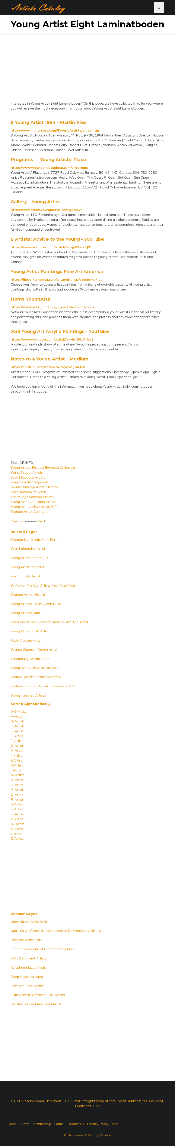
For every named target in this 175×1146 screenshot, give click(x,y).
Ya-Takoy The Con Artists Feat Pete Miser (43, 585)
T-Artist (17, 809)
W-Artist (18, 824)
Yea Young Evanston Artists (32, 497)
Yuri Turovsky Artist (25, 576)
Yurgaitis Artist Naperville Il (31, 482)
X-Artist (17, 829)
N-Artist (17, 780)
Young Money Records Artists (33, 502)
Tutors (24, 1124)
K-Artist (17, 765)
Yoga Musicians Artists (28, 477)
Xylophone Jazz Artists (28, 967)
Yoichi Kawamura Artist (28, 492)
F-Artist (17, 740)
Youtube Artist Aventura (29, 511)
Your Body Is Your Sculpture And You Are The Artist (49, 622)
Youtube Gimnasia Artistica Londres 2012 (42, 686)
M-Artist (17, 775)
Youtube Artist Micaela (28, 594)
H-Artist (17, 750)
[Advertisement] (87, 65)
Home (12, 1124)
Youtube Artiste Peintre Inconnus (36, 677)
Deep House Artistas (27, 976)
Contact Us (75, 1124)
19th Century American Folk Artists (38, 995)
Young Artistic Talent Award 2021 (37, 604)
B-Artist (17, 721)
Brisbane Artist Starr (26, 940)
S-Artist (17, 804)
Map (115, 1124)
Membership (41, 1124)
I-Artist (16, 755)
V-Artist (17, 819)
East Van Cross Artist (27, 986)
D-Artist (17, 731)
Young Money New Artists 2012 (35, 668)
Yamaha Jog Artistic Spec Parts (34, 539)
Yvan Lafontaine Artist (28, 548)
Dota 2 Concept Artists (29, 958)
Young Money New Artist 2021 (35, 506)
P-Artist (17, 789)
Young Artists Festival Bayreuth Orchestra (43, 467)
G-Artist (17, 745)
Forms (59, 1124)
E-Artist (17, 736)
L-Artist (17, 770)
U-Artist (17, 814)
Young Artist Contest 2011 (31, 558)
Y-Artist (17, 834)
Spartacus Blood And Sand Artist (36, 1004)
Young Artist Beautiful (27, 567)
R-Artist (17, 799)
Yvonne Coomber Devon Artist (34, 649)
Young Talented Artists (28, 695)
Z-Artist (17, 838)
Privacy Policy (98, 1124)
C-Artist (17, 726)
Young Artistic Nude (26, 613)
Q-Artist (17, 794)
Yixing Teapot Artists (27, 472)
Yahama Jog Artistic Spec (30, 659)
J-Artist (16, 760)
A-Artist (17, 716)
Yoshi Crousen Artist (26, 640)
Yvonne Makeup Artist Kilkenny (34, 487)
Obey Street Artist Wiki (29, 921)
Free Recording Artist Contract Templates (43, 949)
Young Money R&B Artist (30, 631)
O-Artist (17, 785)
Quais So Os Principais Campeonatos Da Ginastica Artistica (56, 930)
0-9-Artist (19, 711)
